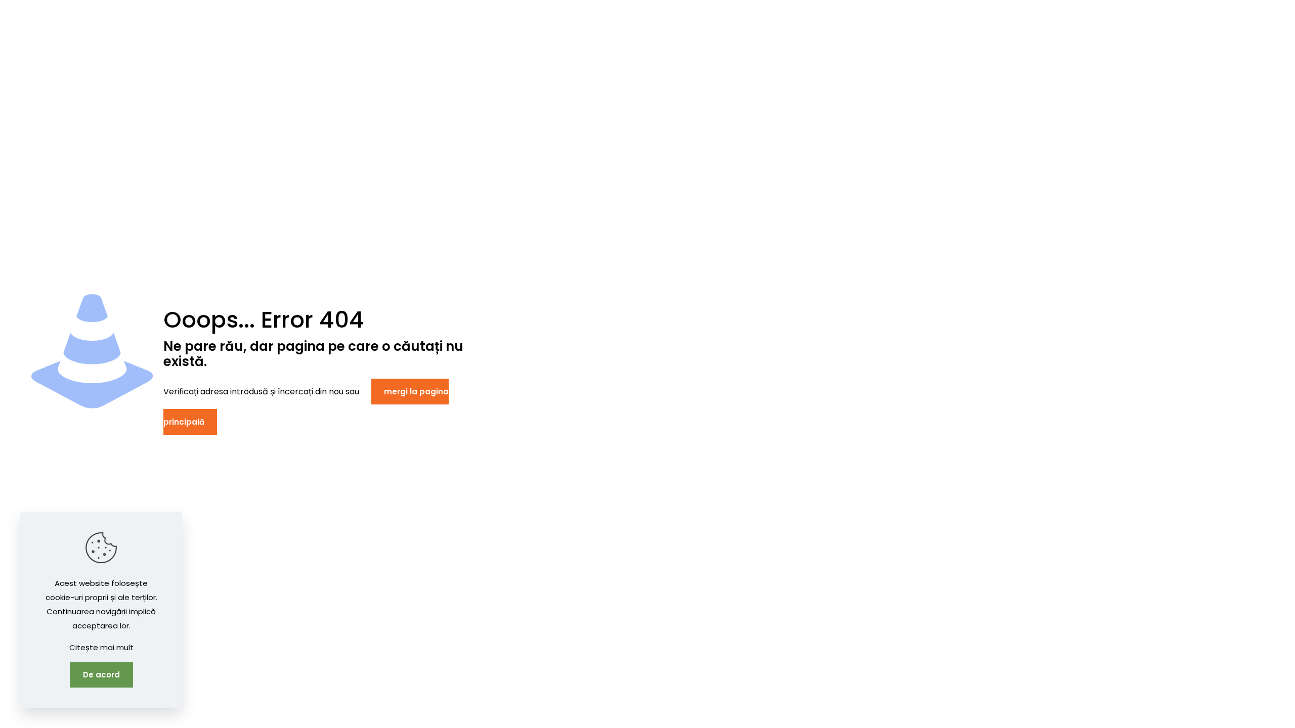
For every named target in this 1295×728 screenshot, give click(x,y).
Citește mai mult (101, 647)
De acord (101, 674)
